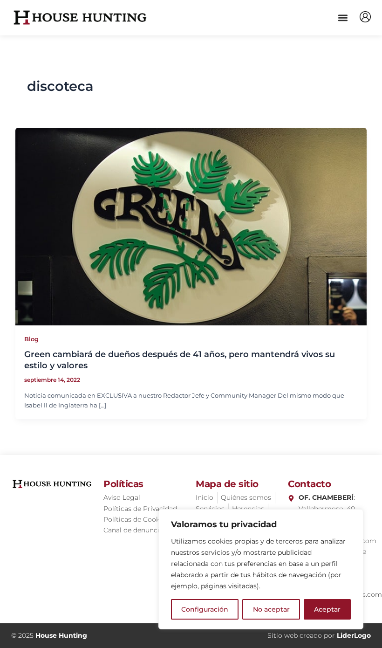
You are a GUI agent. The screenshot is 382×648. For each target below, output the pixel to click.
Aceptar (327, 609)
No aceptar (271, 609)
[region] (260, 569)
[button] (342, 17)
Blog (31, 339)
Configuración (204, 609)
